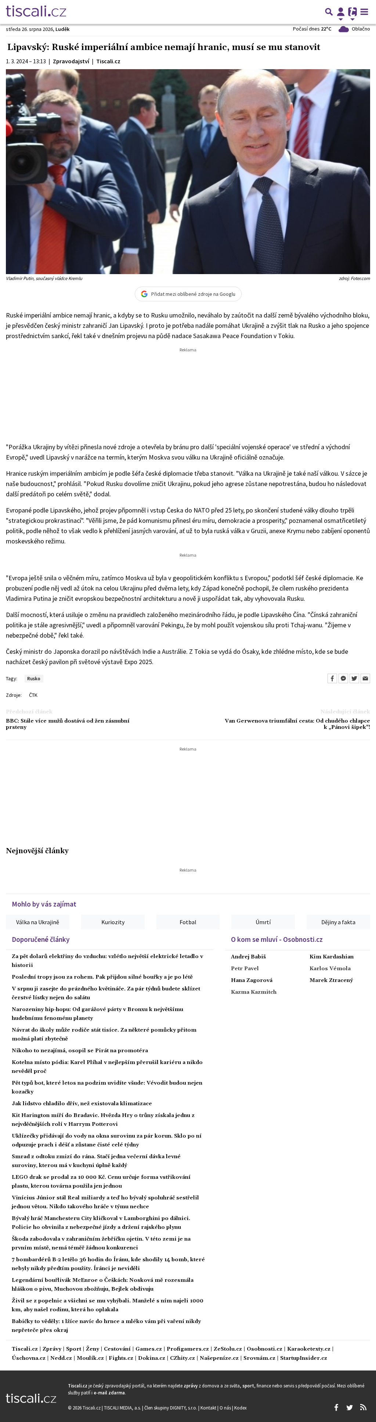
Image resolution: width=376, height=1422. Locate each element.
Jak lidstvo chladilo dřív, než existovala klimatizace (82, 1103)
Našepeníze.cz (219, 1358)
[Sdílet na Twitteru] (354, 678)
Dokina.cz (151, 1358)
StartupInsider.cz (303, 1358)
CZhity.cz (182, 1358)
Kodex (240, 1408)
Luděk (62, 29)
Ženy (92, 1349)
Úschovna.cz (29, 1358)
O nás (226, 1408)
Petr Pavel (245, 968)
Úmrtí (263, 922)
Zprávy (52, 1349)
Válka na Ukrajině (37, 922)
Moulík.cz (90, 1358)
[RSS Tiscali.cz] (363, 1407)
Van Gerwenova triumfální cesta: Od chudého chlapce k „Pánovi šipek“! (297, 724)
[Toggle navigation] (364, 12)
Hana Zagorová (251, 980)
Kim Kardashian (332, 957)
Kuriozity (112, 922)
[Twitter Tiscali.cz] (349, 1407)
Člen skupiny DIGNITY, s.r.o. (171, 1408)
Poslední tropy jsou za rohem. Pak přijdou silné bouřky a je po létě (102, 977)
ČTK (33, 695)
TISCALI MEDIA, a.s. (123, 1408)
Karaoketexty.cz (308, 1349)
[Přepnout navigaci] (341, 12)
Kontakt (208, 1408)
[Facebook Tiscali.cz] (335, 1407)
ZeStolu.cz (228, 1349)
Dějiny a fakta (338, 922)
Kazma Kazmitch (253, 992)
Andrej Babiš (248, 957)
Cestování (117, 1349)
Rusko (33, 678)
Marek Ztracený (331, 980)
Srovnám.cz (259, 1358)
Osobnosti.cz (264, 1349)
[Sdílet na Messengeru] (343, 678)
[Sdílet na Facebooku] (332, 678)
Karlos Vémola (330, 968)
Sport (73, 1349)
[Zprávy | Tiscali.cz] (36, 12)
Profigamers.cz (188, 1349)
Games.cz (148, 1349)
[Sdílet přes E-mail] (365, 678)
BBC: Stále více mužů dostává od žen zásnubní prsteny (68, 724)
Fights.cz (121, 1358)
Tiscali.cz (25, 1349)
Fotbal (188, 922)
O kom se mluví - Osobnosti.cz (277, 939)
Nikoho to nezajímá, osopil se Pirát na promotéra (80, 1050)
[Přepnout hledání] (329, 12)
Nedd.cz (61, 1358)
